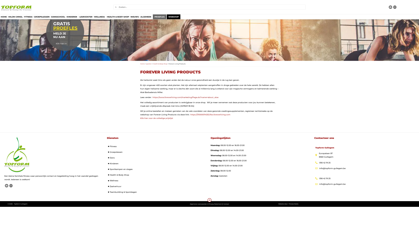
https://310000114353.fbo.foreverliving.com (210, 115)
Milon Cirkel (15, 17)
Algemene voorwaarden (198, 204)
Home (4, 17)
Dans (112, 158)
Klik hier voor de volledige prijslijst (156, 118)
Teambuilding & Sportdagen (123, 192)
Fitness (28, 17)
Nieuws (135, 17)
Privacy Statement (215, 204)
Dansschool (58, 17)
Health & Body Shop (118, 17)
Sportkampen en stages (121, 169)
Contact (226, 204)
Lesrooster (85, 17)
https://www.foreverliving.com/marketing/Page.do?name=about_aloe (185, 97)
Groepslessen (42, 17)
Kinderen (72, 17)
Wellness (99, 17)
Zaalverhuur (115, 186)
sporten (149, 64)
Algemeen (145, 17)
